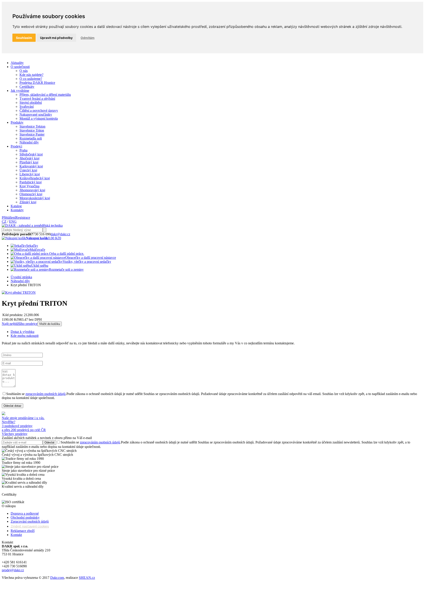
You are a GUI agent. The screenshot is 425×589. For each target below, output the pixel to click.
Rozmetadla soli (30, 138)
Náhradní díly (29, 142)
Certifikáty (26, 86)
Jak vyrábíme (20, 90)
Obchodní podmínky (25, 517)
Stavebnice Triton (31, 130)
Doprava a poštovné (25, 513)
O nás (23, 71)
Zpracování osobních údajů (30, 521)
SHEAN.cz (87, 577)
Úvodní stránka (21, 277)
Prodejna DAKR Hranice (37, 82)
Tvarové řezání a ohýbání (37, 98)
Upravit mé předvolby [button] (56, 38)
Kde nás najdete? (31, 75)
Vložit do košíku (49, 324)
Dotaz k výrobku (22, 332)
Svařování (26, 106)
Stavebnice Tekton (32, 126)
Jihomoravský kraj (32, 190)
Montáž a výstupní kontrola (38, 118)
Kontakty (17, 210)
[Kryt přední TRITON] (19, 292)
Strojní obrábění (30, 102)
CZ (4, 221)
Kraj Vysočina (29, 186)
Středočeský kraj (31, 154)
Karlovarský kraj (31, 166)
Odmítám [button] (88, 38)
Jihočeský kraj (29, 158)
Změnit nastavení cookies (30, 526)
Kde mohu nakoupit (25, 336)
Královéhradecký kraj (34, 178)
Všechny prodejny (14, 434)
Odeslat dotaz (12, 405)
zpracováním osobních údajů (45, 394)
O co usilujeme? (30, 79)
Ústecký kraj (28, 170)
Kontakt (16, 535)
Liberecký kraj (29, 174)
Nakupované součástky (35, 114)
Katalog (16, 206)
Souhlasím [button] (24, 38)
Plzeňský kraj (28, 162)
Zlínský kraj (27, 202)
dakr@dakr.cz (60, 234)
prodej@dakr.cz (13, 570)
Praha (23, 150)
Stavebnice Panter (31, 134)
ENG (13, 221)
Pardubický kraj (30, 182)
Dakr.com (57, 577)
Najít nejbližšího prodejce (19, 324)
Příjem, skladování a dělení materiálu (45, 94)
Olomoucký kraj (30, 194)
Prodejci (16, 146)
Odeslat (49, 442)
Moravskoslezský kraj (34, 198)
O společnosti (20, 67)
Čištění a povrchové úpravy (38, 110)
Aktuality (17, 63)
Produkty (17, 122)
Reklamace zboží (23, 531)
